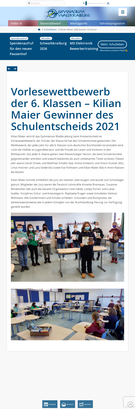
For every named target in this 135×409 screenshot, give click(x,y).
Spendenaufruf (19, 38)
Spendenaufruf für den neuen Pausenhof (21, 48)
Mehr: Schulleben (112, 44)
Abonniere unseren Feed (112, 50)
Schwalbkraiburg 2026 (53, 46)
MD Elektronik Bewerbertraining (83, 46)
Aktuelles (46, 38)
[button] (123, 12)
